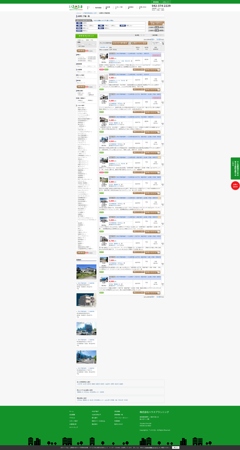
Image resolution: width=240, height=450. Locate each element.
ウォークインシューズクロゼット (86, 220)
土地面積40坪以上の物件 (85, 248)
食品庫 (80, 223)
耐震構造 (81, 177)
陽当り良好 (82, 107)
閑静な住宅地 (82, 109)
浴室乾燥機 (82, 199)
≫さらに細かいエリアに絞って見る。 (104, 20)
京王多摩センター (95, 392)
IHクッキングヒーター (85, 179)
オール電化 (82, 151)
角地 (80, 245)
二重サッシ (82, 153)
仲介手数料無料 (83, 135)
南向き (80, 241)
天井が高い (82, 129)
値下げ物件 (82, 46)
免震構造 (81, 175)
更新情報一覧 (118, 415)
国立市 (117, 384)
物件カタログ (118, 424)
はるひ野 (107, 400)
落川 (116, 205)
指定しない (81, 40)
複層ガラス (82, 234)
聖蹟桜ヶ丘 (117, 123)
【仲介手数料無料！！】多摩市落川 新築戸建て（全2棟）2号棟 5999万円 (137, 217)
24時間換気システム (84, 155)
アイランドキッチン (84, 188)
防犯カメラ (82, 237)
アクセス (72, 418)
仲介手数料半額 (83, 137)
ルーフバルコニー (83, 144)
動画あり (90, 100)
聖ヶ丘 (116, 264)
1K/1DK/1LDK (92, 57)
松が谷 (123, 80)
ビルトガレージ (83, 168)
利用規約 (117, 421)
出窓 (80, 146)
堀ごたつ (81, 166)
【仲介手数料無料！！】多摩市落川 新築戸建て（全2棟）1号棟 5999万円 (137, 198)
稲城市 (121, 384)
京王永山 (120, 103)
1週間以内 (91, 95)
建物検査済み (82, 139)
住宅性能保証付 (83, 120)
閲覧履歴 (156, 2)
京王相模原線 (112, 103)
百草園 (112, 400)
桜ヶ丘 (116, 124)
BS (79, 228)
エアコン (81, 210)
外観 (101, 47)
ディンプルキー (83, 236)
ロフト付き (82, 141)
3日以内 (80, 95)
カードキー (82, 133)
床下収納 (81, 216)
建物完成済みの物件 (84, 247)
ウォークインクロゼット (85, 218)
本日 (89, 93)
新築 (87, 40)
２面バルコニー (83, 161)
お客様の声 (131, 7)
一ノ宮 (116, 245)
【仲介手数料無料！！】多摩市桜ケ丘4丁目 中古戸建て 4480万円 (134, 117)
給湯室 (80, 172)
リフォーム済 (82, 113)
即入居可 (95, 418)
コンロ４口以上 (83, 194)
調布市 (98, 384)
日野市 (112, 384)
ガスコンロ (82, 181)
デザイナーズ (82, 111)
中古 (92, 40)
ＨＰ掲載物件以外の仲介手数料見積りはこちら (235, 168)
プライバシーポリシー (121, 418)
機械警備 (81, 170)
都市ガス (81, 148)
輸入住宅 (81, 124)
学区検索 (117, 411)
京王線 (111, 123)
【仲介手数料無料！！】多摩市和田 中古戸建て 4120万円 (132, 74)
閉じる (176, 447)
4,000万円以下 (96, 415)
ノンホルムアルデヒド (85, 131)
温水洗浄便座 (82, 201)
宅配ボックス (82, 232)
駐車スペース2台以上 (98, 421)
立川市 (85, 384)
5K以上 (90, 60)
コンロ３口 (82, 192)
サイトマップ (73, 427)
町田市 (102, 384)
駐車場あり (82, 239)
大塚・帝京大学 (125, 61)
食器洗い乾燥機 (83, 183)
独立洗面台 (82, 208)
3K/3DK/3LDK (92, 59)
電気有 (80, 159)
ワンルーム (81, 57)
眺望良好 (81, 122)
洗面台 (80, 203)
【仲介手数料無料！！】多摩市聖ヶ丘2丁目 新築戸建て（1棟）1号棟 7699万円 (138, 257)
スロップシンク (83, 190)
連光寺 (116, 145)
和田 (116, 62)
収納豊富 (81, 225)
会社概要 (108, 7)
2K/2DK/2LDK (82, 59)
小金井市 (107, 384)
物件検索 (98, 8)
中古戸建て (95, 411)
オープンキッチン (83, 196)
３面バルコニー (83, 163)
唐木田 (102, 392)
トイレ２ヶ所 (82, 207)
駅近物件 (95, 424)
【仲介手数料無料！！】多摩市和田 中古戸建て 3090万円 (132, 53)
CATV (80, 230)
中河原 (126, 400)
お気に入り (166, 2)
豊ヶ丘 (116, 105)
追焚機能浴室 (82, 197)
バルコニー (82, 142)
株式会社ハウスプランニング (154, 412)
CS (79, 226)
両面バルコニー (83, 164)
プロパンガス (82, 150)
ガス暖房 (81, 212)
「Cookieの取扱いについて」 (151, 447)
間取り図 (105, 47)
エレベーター (82, 157)
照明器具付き (82, 174)
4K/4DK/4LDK (82, 60)
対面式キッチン (83, 186)
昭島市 (93, 384)
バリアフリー (82, 117)
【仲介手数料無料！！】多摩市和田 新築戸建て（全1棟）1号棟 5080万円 (137, 157)
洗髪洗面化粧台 (83, 205)
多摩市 (113, 62)
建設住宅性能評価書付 (85, 119)
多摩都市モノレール (114, 61)
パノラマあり (81, 102)
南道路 (80, 243)
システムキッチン (83, 185)
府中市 (89, 384)
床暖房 (80, 214)
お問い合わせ (235, 185)
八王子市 (79, 384)
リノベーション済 (83, 115)
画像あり (80, 100)
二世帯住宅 (82, 126)
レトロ (80, 128)
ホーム (88, 7)
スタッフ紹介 (119, 7)
